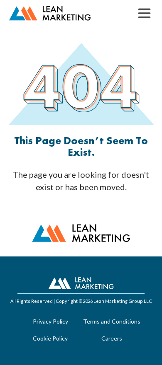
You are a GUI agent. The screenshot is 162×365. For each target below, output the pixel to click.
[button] (144, 13)
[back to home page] (49, 13)
